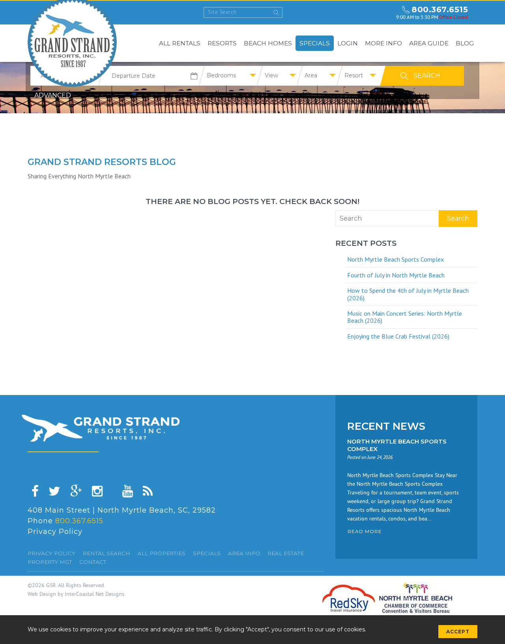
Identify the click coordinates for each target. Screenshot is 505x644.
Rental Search (106, 553)
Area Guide (429, 43)
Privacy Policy (55, 531)
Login (347, 43)
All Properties (161, 553)
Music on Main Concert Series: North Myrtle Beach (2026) (404, 316)
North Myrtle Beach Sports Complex (395, 259)
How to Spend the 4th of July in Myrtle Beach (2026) (408, 293)
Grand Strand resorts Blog (102, 162)
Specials (314, 43)
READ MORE (365, 531)
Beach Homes (268, 43)
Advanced (52, 95)
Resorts (222, 43)
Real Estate (285, 553)
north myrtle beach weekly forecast (383, 12)
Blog (465, 43)
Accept (457, 632)
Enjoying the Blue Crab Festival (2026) (398, 336)
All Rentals (179, 43)
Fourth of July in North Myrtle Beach (396, 275)
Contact (92, 562)
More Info (383, 43)
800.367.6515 (439, 9)
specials (207, 553)
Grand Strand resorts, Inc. (101, 428)
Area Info (244, 553)
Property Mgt (50, 562)
